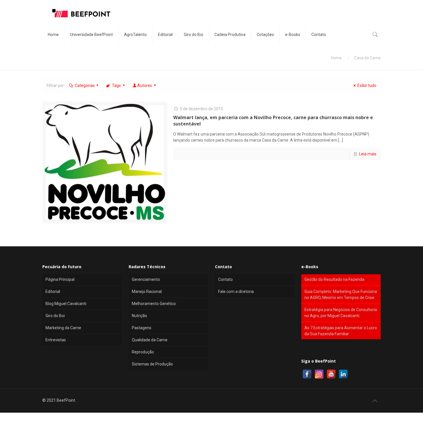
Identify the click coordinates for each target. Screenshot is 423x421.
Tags (116, 85)
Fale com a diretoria (236, 291)
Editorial (52, 291)
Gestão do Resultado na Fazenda (334, 279)
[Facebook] (307, 374)
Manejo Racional (147, 291)
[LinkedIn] (343, 374)
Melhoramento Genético (154, 303)
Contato (225, 279)
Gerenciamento (146, 279)
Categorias (85, 85)
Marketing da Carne (63, 327)
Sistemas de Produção (152, 364)
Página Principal (60, 279)
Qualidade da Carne (149, 340)
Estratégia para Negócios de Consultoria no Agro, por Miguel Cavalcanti (340, 312)
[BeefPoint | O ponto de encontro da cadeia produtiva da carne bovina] (81, 13)
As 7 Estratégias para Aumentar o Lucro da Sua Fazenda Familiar (340, 330)
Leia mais (367, 154)
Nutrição (139, 315)
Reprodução (143, 352)
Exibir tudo (366, 85)
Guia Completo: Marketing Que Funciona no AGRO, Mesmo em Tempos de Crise (340, 294)
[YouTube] (331, 374)
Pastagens (141, 327)
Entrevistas (55, 340)
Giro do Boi (55, 315)
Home (336, 58)
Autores (144, 85)
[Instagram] (319, 374)
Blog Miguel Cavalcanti (65, 303)
